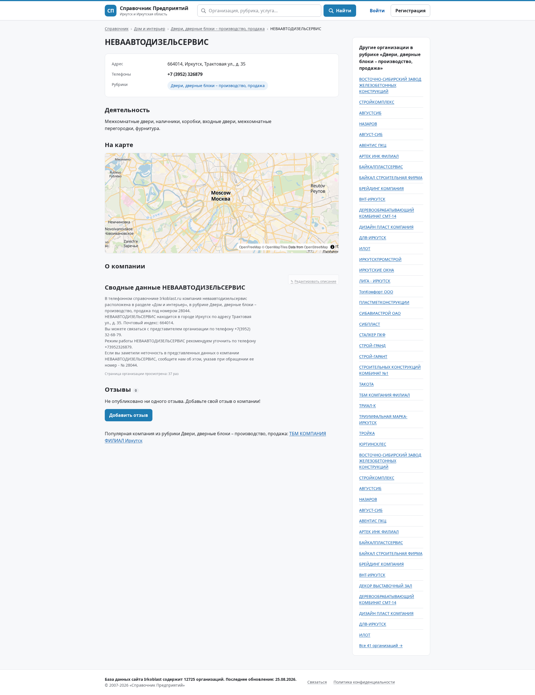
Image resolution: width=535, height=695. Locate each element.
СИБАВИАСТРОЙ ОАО (380, 313)
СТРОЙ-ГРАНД (372, 345)
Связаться (317, 682)
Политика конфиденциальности (364, 682)
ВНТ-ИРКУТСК (372, 199)
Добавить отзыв (128, 415)
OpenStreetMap (316, 246)
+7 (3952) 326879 (185, 74)
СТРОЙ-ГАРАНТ (373, 356)
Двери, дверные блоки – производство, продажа (218, 28)
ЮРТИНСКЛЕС (372, 444)
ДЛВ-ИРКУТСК (372, 237)
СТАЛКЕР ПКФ (372, 334)
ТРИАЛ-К (367, 405)
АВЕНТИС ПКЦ (372, 145)
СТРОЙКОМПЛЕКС (376, 102)
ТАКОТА (366, 384)
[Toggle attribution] (332, 247)
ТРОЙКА (367, 433)
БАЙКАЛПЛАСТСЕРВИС (381, 166)
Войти (377, 11)
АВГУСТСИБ (370, 113)
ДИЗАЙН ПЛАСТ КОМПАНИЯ (386, 227)
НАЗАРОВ (368, 123)
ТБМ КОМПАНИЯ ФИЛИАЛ (384, 395)
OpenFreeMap (250, 246)
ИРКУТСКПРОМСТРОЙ (380, 259)
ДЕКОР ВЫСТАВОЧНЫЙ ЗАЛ (385, 585)
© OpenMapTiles (275, 246)
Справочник (116, 28)
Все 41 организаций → (381, 645)
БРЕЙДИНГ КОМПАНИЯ (381, 188)
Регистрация (410, 11)
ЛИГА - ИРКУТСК (374, 280)
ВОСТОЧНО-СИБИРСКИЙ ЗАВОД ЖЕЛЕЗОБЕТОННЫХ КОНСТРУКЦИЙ (390, 85)
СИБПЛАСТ (369, 324)
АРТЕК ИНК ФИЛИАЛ (379, 156)
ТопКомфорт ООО (376, 291)
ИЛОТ (364, 248)
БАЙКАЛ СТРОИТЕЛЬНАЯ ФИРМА (390, 177)
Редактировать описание (313, 281)
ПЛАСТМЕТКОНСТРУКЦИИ (384, 302)
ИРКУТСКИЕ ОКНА (376, 270)
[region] (222, 203)
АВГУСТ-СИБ (371, 134)
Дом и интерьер (149, 28)
